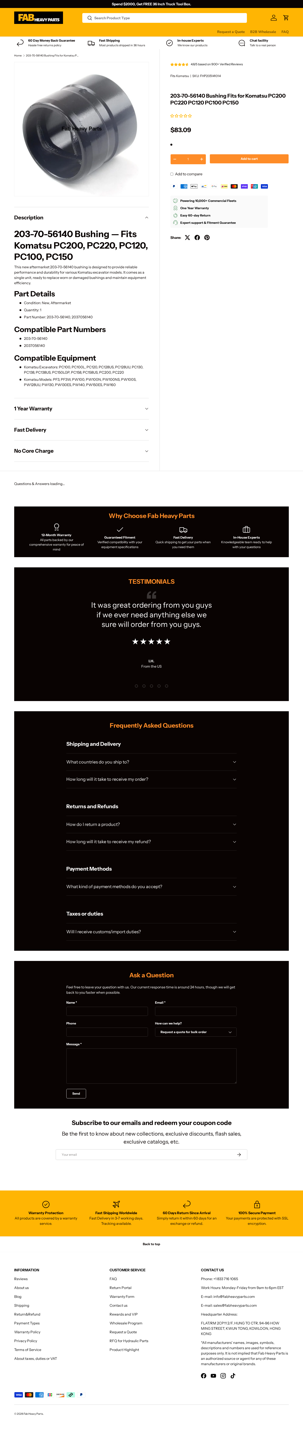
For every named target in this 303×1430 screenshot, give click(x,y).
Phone (71, 1023)
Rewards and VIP (124, 1314)
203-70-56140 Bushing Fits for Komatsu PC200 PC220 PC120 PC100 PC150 (52, 55)
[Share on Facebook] (197, 237)
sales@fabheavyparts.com (235, 1305)
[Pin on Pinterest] (207, 237)
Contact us (148, 31)
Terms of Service (27, 1349)
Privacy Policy (25, 1341)
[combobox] (164, 18)
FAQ (285, 31)
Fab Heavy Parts (33, 1413)
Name (70, 1003)
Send (76, 1094)
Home (18, 55)
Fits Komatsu (179, 76)
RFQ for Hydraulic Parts (129, 1341)
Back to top (151, 1244)
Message (73, 1044)
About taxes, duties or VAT (35, 1358)
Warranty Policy (27, 1332)
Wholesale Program (126, 1323)
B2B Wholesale (263, 31)
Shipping (21, 1305)
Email (159, 1003)
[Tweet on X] (187, 237)
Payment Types (27, 1323)
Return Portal (121, 1287)
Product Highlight (124, 1349)
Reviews (127, 31)
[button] (181, 116)
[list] (81, 129)
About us (21, 1287)
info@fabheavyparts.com (234, 1296)
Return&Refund (27, 1314)
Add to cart (249, 159)
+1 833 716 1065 (225, 1279)
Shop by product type (31, 31)
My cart (182, 31)
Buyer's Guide (103, 31)
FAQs (166, 31)
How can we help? (168, 1023)
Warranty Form (122, 1296)
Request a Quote (231, 31)
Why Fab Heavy (73, 31)
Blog (18, 1296)
